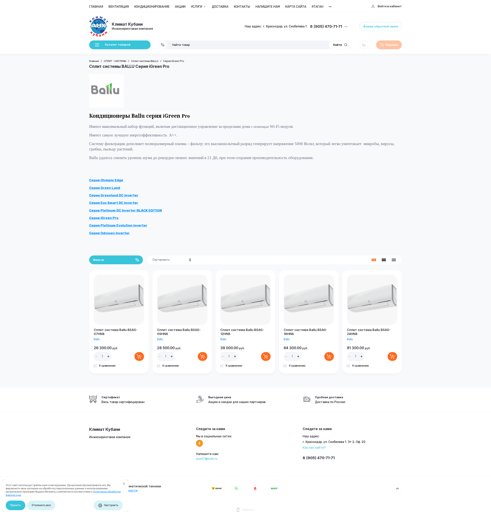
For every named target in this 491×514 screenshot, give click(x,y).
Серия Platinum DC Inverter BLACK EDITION (125, 210)
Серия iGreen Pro (104, 218)
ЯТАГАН (317, 6)
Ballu (97, 339)
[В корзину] (139, 356)
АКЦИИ (180, 6)
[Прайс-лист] (394, 260)
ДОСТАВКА (220, 6)
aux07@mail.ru (206, 459)
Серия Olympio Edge (106, 180)
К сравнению (107, 365)
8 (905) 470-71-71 (326, 27)
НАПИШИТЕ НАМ (267, 6)
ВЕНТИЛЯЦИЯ (119, 6)
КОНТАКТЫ (242, 6)
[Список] (384, 260)
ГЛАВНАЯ (96, 6)
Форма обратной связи (380, 26)
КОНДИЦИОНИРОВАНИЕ (152, 6)
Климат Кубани (127, 24)
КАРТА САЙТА (295, 6)
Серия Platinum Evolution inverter (118, 225)
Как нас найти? (314, 447)
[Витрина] (374, 260)
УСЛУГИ (196, 6)
